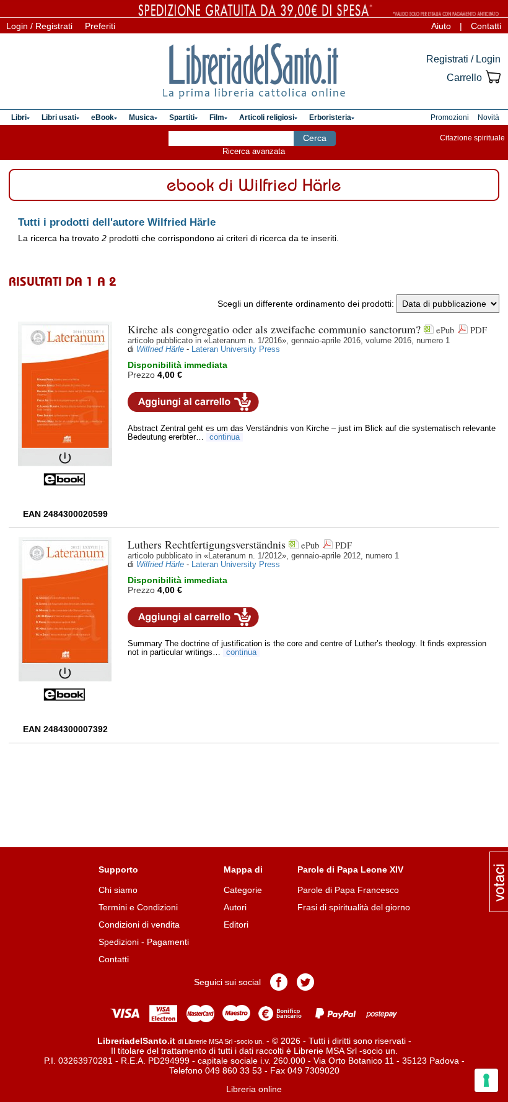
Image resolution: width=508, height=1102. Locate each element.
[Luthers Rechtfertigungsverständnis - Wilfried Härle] (65, 619)
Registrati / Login (463, 59)
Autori (235, 907)
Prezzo (141, 375)
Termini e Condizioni (138, 907)
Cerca (314, 138)
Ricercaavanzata (253, 151)
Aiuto (441, 26)
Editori (236, 924)
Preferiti (100, 26)
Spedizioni (119, 942)
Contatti (486, 26)
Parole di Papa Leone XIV (350, 869)
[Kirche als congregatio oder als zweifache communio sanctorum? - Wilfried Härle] (65, 404)
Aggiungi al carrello (193, 402)
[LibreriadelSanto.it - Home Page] (254, 71)
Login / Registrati (39, 26)
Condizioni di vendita (139, 924)
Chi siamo (118, 890)
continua (224, 437)
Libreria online (254, 1089)
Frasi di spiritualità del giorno (353, 907)
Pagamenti (168, 942)
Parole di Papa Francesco (348, 890)
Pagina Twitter (305, 982)
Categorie (243, 890)
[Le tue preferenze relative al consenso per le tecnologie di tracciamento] (486, 1080)
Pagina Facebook (278, 982)
